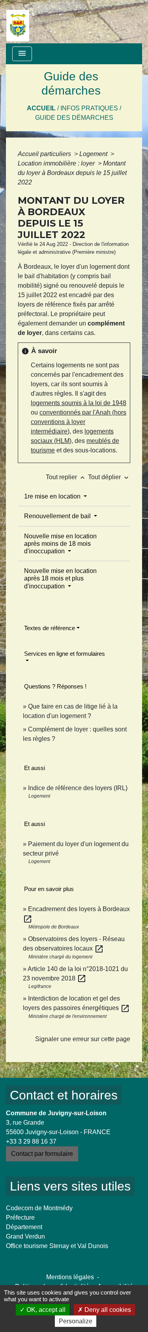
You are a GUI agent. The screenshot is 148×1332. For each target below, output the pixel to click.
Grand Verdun (25, 1236)
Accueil (41, 108)
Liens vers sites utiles (70, 1186)
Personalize (75, 1321)
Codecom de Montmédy (39, 1208)
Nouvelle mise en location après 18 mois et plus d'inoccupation (60, 578)
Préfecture (20, 1217)
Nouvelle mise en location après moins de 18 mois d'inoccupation (60, 543)
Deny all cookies (107, 1309)
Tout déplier (109, 477)
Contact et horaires (64, 1095)
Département (24, 1227)
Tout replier (66, 477)
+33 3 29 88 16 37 (31, 1141)
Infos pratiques (89, 108)
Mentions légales (70, 1277)
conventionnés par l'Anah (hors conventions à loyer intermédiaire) (78, 422)
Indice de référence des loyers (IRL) (77, 788)
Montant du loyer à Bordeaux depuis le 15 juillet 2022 (72, 173)
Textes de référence (49, 628)
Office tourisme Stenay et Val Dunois (57, 1246)
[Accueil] (17, 21)
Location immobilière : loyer (57, 163)
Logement (94, 154)
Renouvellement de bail (58, 516)
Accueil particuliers (45, 154)
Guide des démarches (74, 117)
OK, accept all (45, 1309)
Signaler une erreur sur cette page (82, 1039)
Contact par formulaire (42, 1153)
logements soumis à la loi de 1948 (78, 403)
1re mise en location (53, 496)
